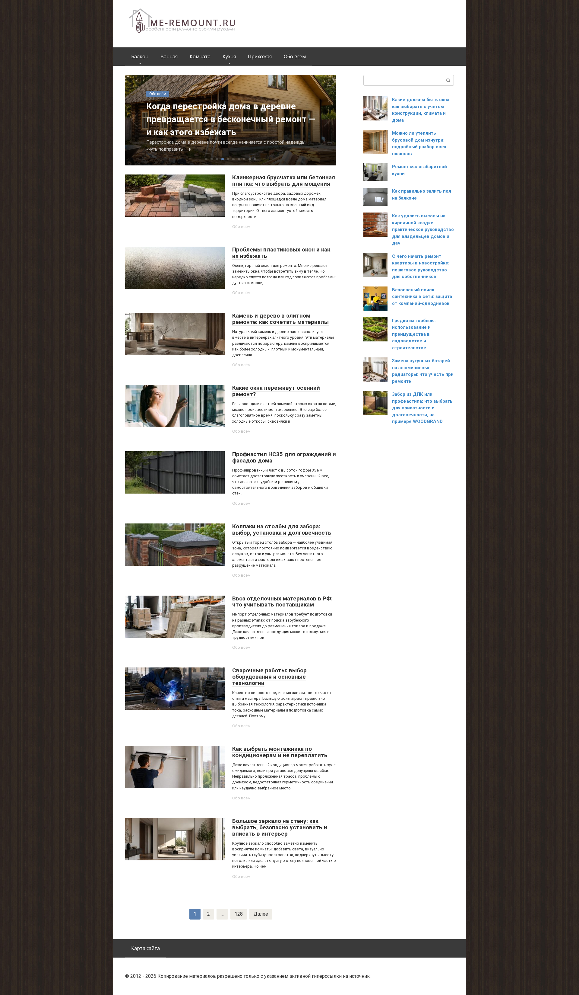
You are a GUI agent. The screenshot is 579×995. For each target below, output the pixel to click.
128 (239, 914)
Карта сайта (145, 948)
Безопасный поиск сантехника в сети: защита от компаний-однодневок (422, 296)
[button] (206, 159)
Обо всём (295, 56)
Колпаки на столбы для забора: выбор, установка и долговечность (281, 529)
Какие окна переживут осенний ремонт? (276, 391)
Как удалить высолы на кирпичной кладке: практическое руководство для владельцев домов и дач (423, 229)
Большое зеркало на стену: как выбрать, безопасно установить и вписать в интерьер (279, 827)
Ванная (169, 56)
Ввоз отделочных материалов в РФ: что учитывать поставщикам (282, 601)
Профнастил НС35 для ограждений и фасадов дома (284, 457)
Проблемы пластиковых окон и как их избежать (281, 252)
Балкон (139, 56)
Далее (261, 914)
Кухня (229, 56)
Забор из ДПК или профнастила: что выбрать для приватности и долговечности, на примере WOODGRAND (422, 408)
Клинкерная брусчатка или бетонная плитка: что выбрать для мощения (283, 180)
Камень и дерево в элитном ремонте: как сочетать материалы (280, 318)
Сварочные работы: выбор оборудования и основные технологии (269, 676)
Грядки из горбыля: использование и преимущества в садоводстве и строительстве (414, 334)
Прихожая (260, 56)
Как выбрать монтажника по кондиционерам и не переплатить (279, 752)
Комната (200, 56)
